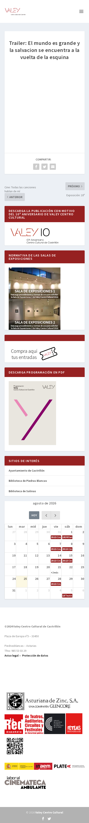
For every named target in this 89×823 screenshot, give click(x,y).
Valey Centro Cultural (49, 812)
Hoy (34, 515)
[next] (55, 515)
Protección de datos (35, 655)
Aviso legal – (13, 655)
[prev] (46, 515)
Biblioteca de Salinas (22, 491)
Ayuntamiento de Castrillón (26, 470)
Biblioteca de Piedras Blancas (28, 481)
